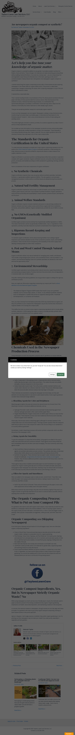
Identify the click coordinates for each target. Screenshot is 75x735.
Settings (52, 374)
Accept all (60, 374)
